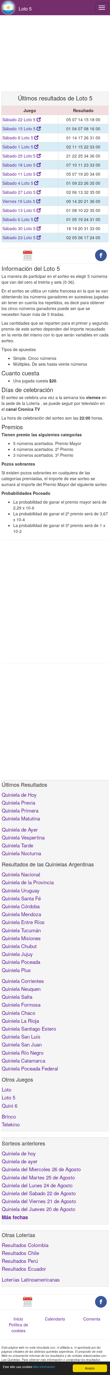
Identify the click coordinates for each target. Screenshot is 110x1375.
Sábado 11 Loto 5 (19, 174)
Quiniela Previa (18, 802)
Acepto (90, 1368)
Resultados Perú (20, 1260)
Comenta (91, 1319)
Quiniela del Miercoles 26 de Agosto (41, 1169)
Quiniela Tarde (17, 845)
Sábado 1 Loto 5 (18, 147)
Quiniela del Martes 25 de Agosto (38, 1177)
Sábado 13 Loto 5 (19, 210)
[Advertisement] (55, 53)
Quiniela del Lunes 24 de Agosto (37, 1185)
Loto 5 (8, 1097)
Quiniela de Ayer (20, 829)
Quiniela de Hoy (19, 794)
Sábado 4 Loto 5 (18, 183)
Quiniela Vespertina (23, 837)
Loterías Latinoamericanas (31, 1279)
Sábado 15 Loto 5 (19, 128)
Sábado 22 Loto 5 (19, 119)
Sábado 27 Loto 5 (19, 192)
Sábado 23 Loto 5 (19, 237)
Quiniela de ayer (20, 1161)
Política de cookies (18, 1327)
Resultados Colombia (25, 1245)
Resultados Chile (20, 1252)
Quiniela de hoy (19, 1153)
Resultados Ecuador (24, 1268)
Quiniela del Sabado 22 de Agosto (39, 1193)
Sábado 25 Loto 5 (19, 156)
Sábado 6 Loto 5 (18, 219)
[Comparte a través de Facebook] (101, 255)
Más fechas (15, 1217)
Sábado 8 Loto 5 (18, 138)
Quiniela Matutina (21, 818)
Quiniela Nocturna (21, 853)
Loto (6, 1089)
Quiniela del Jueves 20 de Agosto (38, 1208)
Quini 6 (9, 1105)
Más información (44, 1366)
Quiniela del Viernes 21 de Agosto (39, 1201)
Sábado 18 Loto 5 (19, 165)
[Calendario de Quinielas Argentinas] (27, 255)
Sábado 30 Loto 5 (19, 228)
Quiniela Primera (20, 810)
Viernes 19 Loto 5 (19, 201)
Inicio (18, 1319)
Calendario (55, 1319)
